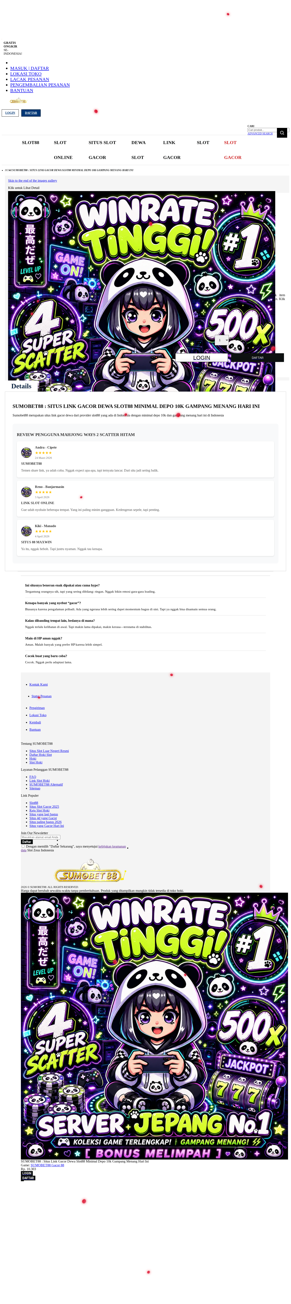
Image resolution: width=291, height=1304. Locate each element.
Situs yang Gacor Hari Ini (46, 826)
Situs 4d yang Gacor (43, 818)
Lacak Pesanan (29, 79)
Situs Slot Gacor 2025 (44, 806)
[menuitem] (30, 142)
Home (8, 170)
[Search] (282, 133)
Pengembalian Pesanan (40, 84)
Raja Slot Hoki (39, 810)
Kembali (35, 722)
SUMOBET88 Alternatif (46, 784)
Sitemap (34, 788)
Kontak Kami (38, 684)
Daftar (31, 112)
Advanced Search (260, 133)
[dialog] (145, 1189)
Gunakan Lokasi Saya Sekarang (23, 1195)
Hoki (32, 758)
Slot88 (33, 803)
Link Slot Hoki (39, 780)
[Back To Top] (22, 1180)
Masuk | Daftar (29, 68)
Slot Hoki (35, 762)
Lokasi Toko (26, 73)
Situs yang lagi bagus (43, 814)
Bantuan (21, 90)
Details (21, 386)
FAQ (32, 777)
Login (10, 112)
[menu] (133, 150)
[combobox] (268, 130)
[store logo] (18, 102)
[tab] (21, 386)
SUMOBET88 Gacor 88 (47, 1165)
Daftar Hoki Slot (40, 754)
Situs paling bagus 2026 (45, 822)
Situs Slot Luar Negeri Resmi (49, 751)
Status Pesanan (42, 696)
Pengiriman (37, 708)
